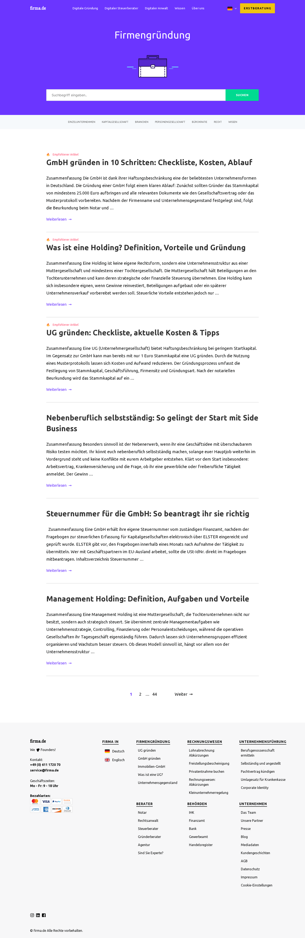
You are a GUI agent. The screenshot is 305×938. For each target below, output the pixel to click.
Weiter (181, 694)
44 (154, 694)
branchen (141, 122)
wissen (232, 122)
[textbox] (136, 95)
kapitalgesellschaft (115, 122)
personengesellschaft (170, 122)
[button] (114, 751)
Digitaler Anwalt (156, 8)
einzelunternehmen (81, 122)
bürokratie (199, 122)
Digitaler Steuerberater (121, 8)
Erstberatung (257, 8)
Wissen (180, 8)
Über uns (198, 8)
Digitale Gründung (85, 8)
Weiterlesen (56, 219)
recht (218, 122)
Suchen (242, 95)
